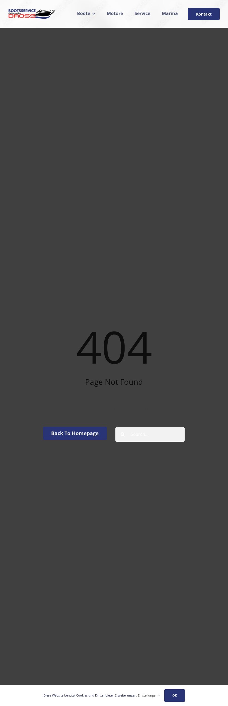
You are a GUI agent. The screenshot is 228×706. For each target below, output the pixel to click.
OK (174, 695)
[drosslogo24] (31, 11)
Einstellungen (148, 695)
